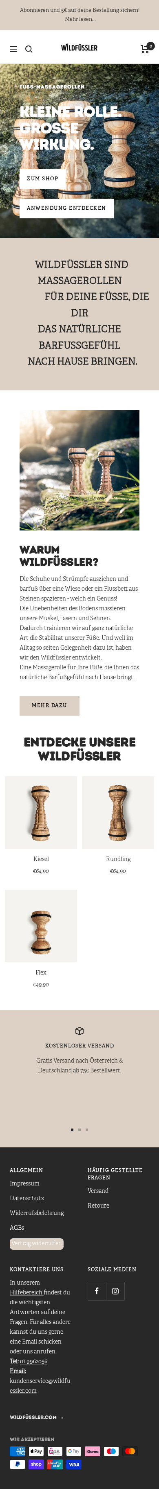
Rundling (118, 859)
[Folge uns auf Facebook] (97, 1291)
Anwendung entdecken (66, 208)
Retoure (98, 1206)
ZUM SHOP (42, 179)
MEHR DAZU (49, 706)
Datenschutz (27, 1198)
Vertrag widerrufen (36, 1243)
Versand (98, 1191)
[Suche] (29, 49)
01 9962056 (33, 1361)
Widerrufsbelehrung (37, 1213)
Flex (40, 973)
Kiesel (41, 859)
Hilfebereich (27, 1293)
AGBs (17, 1228)
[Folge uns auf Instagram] (115, 1291)
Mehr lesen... (80, 19)
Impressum (25, 1184)
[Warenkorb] (145, 49)
